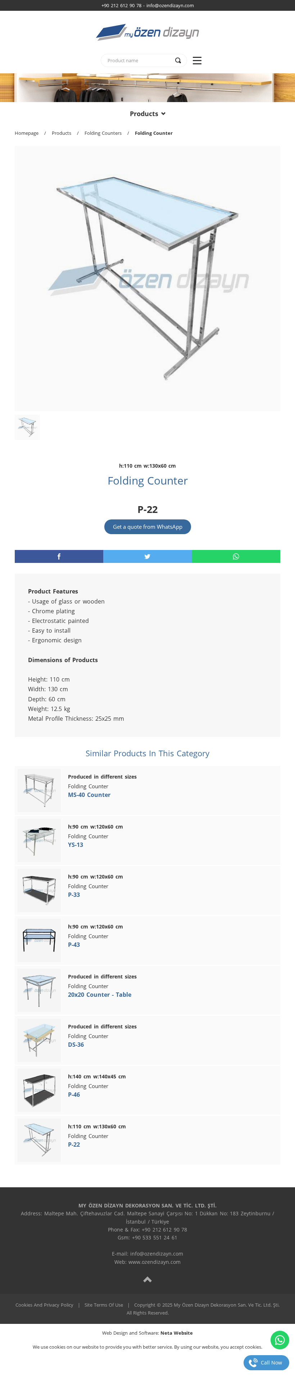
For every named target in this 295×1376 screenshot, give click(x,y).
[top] (147, 1279)
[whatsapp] (236, 556)
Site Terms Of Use (104, 1305)
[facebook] (59, 556)
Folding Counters (103, 133)
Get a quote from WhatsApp (147, 526)
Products (144, 113)
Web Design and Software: (147, 1333)
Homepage (26, 133)
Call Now (271, 1362)
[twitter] (147, 556)
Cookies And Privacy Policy (44, 1305)
